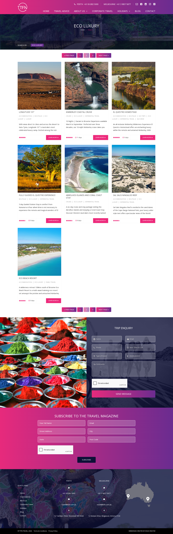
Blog (138, 11)
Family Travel (51, 282)
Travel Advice (61, 11)
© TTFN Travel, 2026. (25, 531)
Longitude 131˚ (24, 63)
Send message (123, 393)
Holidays (122, 11)
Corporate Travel (102, 11)
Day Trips (142, 116)
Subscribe (86, 460)
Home (46, 11)
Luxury (28, 119)
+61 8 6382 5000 (87, 4)
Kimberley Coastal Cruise (74, 63)
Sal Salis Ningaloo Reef (120, 146)
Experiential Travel (92, 116)
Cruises (68, 116)
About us (79, 11)
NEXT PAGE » (104, 55)
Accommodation (25, 116)
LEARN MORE (52, 137)
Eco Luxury (78, 116)
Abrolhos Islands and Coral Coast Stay (80, 146)
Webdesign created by (142, 531)
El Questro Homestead (121, 63)
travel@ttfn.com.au (69, 505)
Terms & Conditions (40, 531)
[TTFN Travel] (22, 7)
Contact (150, 11)
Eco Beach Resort (25, 229)
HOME (83, 30)
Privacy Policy (52, 531)
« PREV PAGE (69, 55)
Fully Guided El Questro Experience (31, 146)
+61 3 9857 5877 (117, 4)
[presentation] (110, 383)
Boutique (38, 116)
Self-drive (140, 119)
